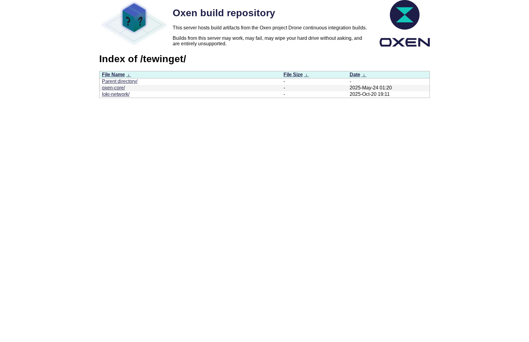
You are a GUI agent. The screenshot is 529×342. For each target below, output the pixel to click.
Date (355, 74)
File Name (113, 74)
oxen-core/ (113, 87)
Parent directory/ (119, 81)
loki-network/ (115, 94)
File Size (293, 74)
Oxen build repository (224, 12)
